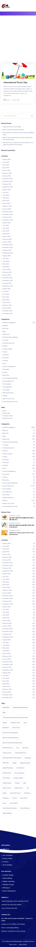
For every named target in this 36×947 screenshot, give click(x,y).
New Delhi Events (15, 793)
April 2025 (6, 200)
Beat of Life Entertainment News (12, 742)
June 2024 (6, 228)
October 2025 (7, 184)
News (4, 363)
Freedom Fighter (18, 778)
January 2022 (7, 308)
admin (8, 100)
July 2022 (6, 291)
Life (28, 788)
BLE (18, 747)
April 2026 (6, 167)
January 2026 (7, 176)
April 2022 (6, 299)
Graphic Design (7, 349)
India (24, 783)
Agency (5, 722)
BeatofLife (6, 727)
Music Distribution (9, 891)
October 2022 (7, 283)
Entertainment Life (8, 343)
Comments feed (7, 415)
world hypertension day (10, 401)
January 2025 (7, 209)
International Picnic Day (15, 82)
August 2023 (7, 255)
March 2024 (6, 236)
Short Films (24, 798)
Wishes (5, 395)
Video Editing (7, 878)
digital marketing (8, 768)
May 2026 (6, 165)
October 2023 (7, 250)
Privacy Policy (7, 858)
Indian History (19, 788)
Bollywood (6, 334)
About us (6, 849)
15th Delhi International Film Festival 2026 (15, 717)
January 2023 (7, 275)
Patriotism (27, 793)
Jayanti (5, 352)
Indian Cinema (7, 788)
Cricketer (5, 340)
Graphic (17, 783)
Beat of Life (16, 727)
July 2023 (6, 258)
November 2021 (8, 313)
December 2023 (8, 244)
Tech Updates (7, 384)
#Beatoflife (6, 707)
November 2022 (8, 280)
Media (4, 793)
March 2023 (6, 269)
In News (6, 862)
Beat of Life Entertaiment (10, 732)
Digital (14, 763)
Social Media (13, 803)
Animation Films (15, 722)
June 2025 (6, 195)
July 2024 (6, 225)
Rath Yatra (6, 375)
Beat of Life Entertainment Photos (13, 129)
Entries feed (6, 413)
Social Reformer (25, 808)
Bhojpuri (5, 325)
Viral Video (6, 390)
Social (4, 803)
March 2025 (6, 203)
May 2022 (6, 297)
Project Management (9, 366)
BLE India (5, 328)
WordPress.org (7, 418)
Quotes (5, 372)
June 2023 (6, 261)
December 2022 (8, 277)
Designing (28, 758)
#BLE (4, 712)
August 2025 (7, 189)
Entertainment (7, 773)
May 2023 (6, 264)
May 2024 (6, 231)
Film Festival (6, 778)
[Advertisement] (18, 44)
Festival (5, 346)
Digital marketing (9, 881)
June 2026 (6, 162)
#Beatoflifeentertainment (20, 707)
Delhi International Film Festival (12, 758)
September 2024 (8, 220)
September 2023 (8, 253)
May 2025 (6, 198)
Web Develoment (8, 392)
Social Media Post (8, 381)
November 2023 (8, 247)
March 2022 (6, 302)
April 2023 (6, 266)
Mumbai (5, 360)
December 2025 (8, 178)
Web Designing (7, 813)
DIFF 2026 (6, 763)
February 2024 (7, 239)
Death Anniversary (20, 753)
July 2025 (6, 192)
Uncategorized (7, 387)
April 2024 (6, 233)
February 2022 (7, 305)
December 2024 (8, 211)
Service (15, 798)
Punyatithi (6, 369)
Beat (25, 722)
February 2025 (7, 206)
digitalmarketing (25, 763)
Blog (4, 331)
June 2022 (6, 294)
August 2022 (7, 288)
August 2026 (7, 159)
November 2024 (8, 214)
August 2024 (7, 222)
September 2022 (8, 286)
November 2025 (8, 181)
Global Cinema (7, 783)
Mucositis (6, 357)
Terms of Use (13, 944)
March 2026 (6, 170)
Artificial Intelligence (9, 322)
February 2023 (7, 272)
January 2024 (7, 242)
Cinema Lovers (7, 753)
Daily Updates (7, 852)
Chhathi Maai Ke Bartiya (10, 337)
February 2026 (7, 173)
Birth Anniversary (8, 747)
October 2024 (7, 217)
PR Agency (6, 798)
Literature (6, 354)
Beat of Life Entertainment (10, 737)
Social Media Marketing (10, 378)
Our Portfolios (8, 855)
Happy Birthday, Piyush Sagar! (12, 126)
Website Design (8, 884)
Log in (4, 410)
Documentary (20, 768)
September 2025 (8, 187)
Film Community (19, 773)
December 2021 (8, 310)
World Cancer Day (8, 398)
